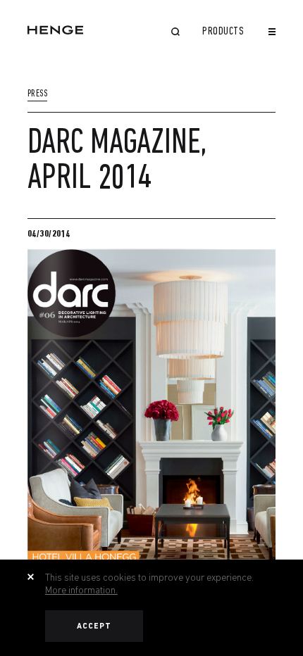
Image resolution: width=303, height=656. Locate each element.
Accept (94, 626)
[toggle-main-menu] (272, 31)
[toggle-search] (175, 33)
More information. (81, 589)
